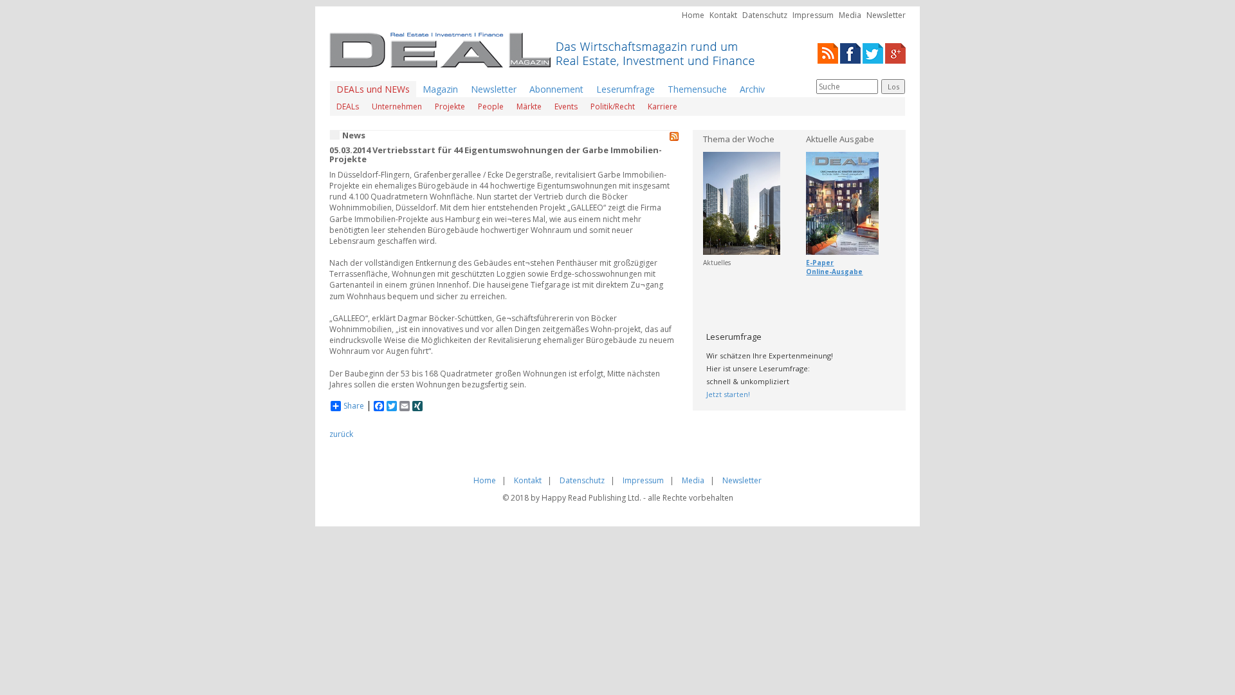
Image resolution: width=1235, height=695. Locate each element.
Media (850, 15)
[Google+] (895, 52)
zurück (341, 434)
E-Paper (820, 262)
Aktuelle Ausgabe (840, 139)
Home (693, 15)
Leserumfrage (625, 89)
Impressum (813, 15)
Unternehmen (397, 106)
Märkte (529, 106)
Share (353, 406)
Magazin (440, 89)
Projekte (450, 106)
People (491, 106)
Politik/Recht (612, 106)
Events (566, 106)
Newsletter (886, 15)
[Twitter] (873, 52)
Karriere (662, 106)
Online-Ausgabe (834, 271)
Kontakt (723, 15)
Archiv (752, 89)
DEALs (347, 106)
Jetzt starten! (728, 394)
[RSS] (828, 52)
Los (893, 86)
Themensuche (697, 89)
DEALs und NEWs (373, 89)
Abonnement (556, 89)
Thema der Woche (738, 139)
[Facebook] (850, 52)
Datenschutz (764, 15)
